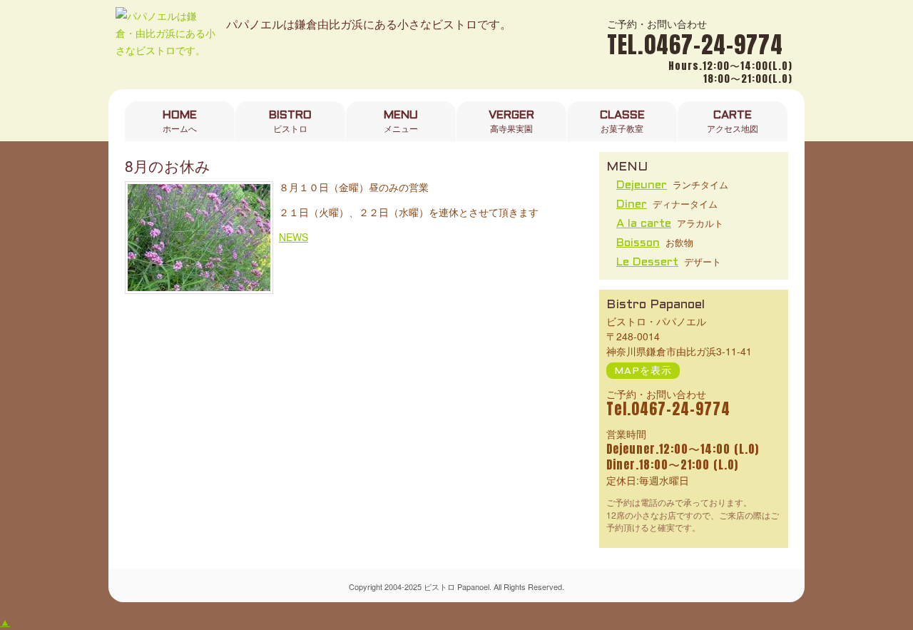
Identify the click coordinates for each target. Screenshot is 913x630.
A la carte (643, 223)
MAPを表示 (643, 371)
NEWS (293, 237)
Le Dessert (647, 262)
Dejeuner (641, 185)
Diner (631, 204)
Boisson (638, 243)
